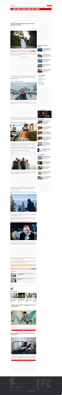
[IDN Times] (12, 5)
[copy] (35, 51)
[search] (45, 5)
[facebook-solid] (32, 51)
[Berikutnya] (36, 329)
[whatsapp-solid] (30, 51)
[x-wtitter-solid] (33, 51)
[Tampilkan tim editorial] (36, 288)
